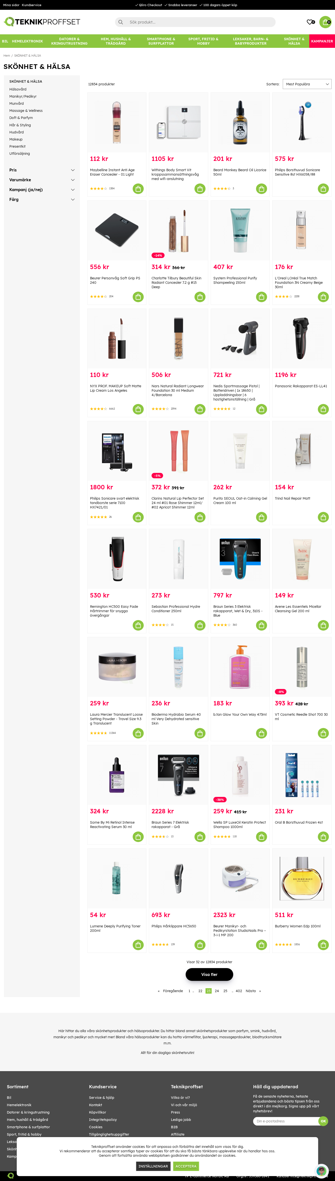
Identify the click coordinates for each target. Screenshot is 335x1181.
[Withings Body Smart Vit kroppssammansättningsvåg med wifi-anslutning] (179, 122)
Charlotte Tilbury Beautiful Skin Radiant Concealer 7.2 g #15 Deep (176, 282)
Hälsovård (17, 89)
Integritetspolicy (103, 1119)
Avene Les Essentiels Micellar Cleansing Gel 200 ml (298, 608)
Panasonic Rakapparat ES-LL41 (301, 386)
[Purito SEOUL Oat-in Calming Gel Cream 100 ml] (240, 451)
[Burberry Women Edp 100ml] (302, 878)
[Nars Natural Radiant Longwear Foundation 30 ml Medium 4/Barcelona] (179, 338)
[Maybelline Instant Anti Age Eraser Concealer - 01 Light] (117, 122)
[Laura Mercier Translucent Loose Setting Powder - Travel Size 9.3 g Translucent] (117, 667)
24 (217, 991)
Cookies (96, 1127)
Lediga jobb (181, 1119)
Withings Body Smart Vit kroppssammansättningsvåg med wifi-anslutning (175, 174)
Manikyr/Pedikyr (23, 96)
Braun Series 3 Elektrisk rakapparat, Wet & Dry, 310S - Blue (238, 611)
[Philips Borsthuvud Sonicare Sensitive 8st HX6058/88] (302, 122)
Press (175, 1112)
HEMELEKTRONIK (19, 1105)
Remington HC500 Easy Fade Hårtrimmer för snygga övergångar (114, 611)
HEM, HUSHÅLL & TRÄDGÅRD (27, 1119)
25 (225, 991)
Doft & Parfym (21, 118)
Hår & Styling (20, 125)
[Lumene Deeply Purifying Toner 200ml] (117, 878)
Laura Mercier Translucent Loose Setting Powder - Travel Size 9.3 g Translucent (116, 719)
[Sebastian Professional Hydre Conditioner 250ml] (179, 559)
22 (200, 991)
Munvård (16, 103)
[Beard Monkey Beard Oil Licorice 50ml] (240, 122)
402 (239, 991)
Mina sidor (11, 5)
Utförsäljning (19, 153)
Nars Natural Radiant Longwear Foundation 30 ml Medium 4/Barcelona (178, 390)
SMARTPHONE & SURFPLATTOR (28, 1127)
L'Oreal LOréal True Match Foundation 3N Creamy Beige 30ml (299, 282)
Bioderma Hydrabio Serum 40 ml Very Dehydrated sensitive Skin (176, 719)
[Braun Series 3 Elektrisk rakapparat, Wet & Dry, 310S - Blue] (240, 559)
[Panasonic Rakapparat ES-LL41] (302, 338)
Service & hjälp (101, 1097)
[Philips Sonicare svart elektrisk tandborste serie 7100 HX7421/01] (117, 451)
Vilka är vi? (180, 1097)
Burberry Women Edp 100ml (298, 926)
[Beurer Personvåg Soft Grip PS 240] (117, 230)
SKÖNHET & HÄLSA (27, 55)
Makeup (16, 139)
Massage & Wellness (26, 110)
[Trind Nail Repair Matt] (302, 451)
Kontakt (95, 1105)
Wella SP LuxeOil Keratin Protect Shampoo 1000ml (239, 824)
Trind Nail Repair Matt (292, 498)
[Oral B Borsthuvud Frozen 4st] (302, 775)
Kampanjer (16, 1156)
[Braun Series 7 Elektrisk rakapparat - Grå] (179, 775)
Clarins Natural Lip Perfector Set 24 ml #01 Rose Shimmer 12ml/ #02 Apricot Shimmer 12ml (178, 502)
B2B (174, 1127)
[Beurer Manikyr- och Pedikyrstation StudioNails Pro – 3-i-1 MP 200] (240, 878)
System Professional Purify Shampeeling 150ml (235, 280)
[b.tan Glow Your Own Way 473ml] (240, 667)
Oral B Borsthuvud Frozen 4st (299, 822)
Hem (6, 55)
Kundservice (31, 5)
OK (323, 1121)
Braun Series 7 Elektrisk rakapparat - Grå (170, 824)
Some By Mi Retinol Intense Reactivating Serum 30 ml (112, 824)
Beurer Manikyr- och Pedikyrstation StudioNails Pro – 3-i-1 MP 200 (239, 930)
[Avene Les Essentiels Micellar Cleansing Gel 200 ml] (302, 559)
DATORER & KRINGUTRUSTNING (28, 1112)
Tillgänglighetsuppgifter (109, 1134)
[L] (302, 230)
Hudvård (16, 132)
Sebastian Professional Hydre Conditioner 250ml (176, 608)
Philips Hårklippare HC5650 (174, 926)
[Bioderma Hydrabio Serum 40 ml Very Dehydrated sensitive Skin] (179, 667)
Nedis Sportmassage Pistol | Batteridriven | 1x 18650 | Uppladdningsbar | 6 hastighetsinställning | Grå (236, 393)
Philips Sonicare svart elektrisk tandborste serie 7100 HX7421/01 (114, 502)
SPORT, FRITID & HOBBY (24, 1134)
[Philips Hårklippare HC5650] (179, 878)
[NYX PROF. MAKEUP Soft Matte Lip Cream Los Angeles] (117, 338)
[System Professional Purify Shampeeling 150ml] (240, 230)
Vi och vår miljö (184, 1105)
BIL (9, 1097)
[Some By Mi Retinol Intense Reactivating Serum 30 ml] (117, 775)
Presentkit (17, 146)
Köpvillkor (97, 1112)
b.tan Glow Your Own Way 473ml (240, 714)
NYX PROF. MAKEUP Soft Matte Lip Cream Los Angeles (115, 388)
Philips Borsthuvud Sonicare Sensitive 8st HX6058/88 (297, 172)
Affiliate (177, 1134)
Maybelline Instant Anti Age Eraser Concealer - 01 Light (112, 172)
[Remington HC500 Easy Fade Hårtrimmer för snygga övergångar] (117, 559)
